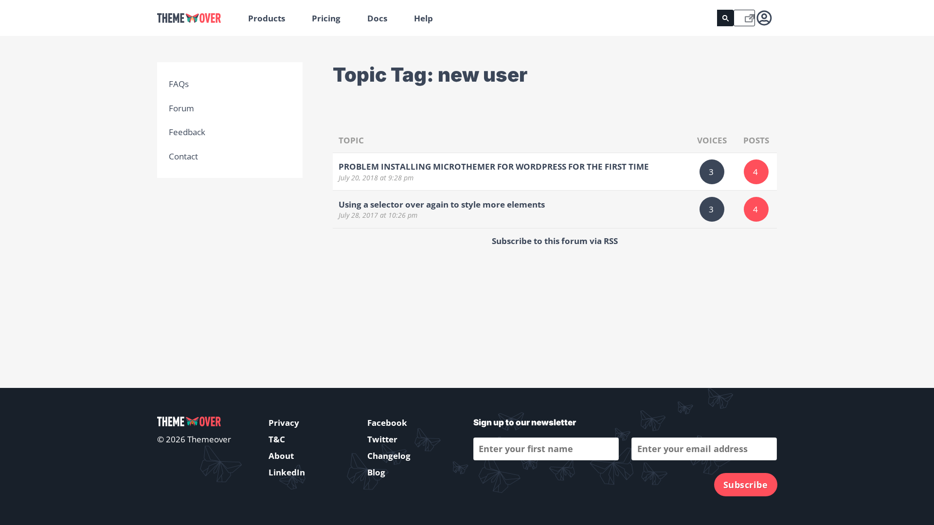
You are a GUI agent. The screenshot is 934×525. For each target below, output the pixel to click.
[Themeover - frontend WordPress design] (195, 18)
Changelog (389, 455)
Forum (181, 108)
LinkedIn (287, 472)
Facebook (387, 422)
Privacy (284, 422)
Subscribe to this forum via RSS (555, 240)
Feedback (187, 132)
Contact (183, 156)
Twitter (382, 439)
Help (423, 18)
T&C (277, 439)
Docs (377, 18)
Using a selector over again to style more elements (442, 204)
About (281, 455)
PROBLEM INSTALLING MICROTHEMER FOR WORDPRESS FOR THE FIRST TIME (494, 166)
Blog (376, 472)
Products (266, 18)
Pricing (326, 18)
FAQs (179, 83)
